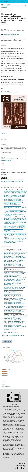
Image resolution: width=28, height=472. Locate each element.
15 (12, 332)
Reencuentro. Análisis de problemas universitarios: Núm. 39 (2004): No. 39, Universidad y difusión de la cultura (13, 295)
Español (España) (6, 386)
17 (15, 332)
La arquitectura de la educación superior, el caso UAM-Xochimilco (14, 210)
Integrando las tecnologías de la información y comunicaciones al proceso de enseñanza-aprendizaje (15, 299)
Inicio (2, 4)
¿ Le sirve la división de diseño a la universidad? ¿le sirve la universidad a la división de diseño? (15, 218)
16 (13, 332)
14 (11, 332)
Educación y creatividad (15, 198)
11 (7, 332)
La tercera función (17, 292)
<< (1, 332)
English (3, 384)
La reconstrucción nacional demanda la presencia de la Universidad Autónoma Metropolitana (13, 262)
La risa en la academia (15, 238)
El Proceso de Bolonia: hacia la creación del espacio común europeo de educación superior (15, 316)
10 (5, 332)
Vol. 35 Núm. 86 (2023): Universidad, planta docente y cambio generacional (13, 6)
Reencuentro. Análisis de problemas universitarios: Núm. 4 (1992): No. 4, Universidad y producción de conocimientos (15, 213)
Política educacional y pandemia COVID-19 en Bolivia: (15, 286)
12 (8, 332)
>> (17, 332)
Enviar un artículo (7, 341)
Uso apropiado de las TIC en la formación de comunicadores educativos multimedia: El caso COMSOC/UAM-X (15, 308)
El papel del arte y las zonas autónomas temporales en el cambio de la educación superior (15, 191)
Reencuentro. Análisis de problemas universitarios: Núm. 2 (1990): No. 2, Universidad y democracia (15, 207)
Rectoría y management (15, 204)
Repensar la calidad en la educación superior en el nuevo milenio (15, 278)
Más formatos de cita (6, 152)
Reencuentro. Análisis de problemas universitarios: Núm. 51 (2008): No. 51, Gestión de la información (14, 304)
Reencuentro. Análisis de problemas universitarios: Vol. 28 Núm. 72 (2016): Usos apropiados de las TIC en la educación (14, 312)
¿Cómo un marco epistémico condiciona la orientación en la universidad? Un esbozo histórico (13, 271)
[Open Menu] (1, 1)
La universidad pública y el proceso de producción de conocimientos (13, 323)
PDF (4, 133)
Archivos (7, 4)
